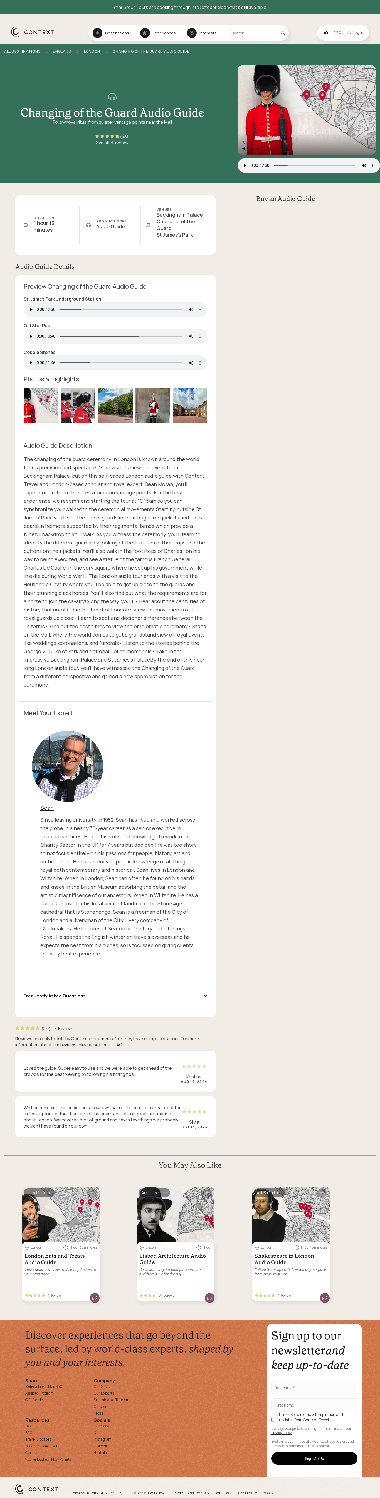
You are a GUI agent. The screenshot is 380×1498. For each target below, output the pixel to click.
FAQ (118, 1045)
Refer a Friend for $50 (43, 1386)
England (62, 51)
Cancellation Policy (148, 1492)
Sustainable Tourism (111, 1399)
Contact (32, 1452)
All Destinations (22, 51)
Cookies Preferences (255, 1492)
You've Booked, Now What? (48, 1459)
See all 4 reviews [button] (113, 142)
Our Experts (104, 1393)
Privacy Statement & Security (96, 1492)
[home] (35, 38)
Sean (47, 807)
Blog (29, 1425)
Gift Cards (34, 1399)
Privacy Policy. (281, 1433)
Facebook (102, 1425)
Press (98, 1413)
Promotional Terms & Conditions (201, 1492)
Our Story (102, 1386)
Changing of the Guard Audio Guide (151, 51)
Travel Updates (38, 1439)
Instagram (103, 1439)
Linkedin (101, 1446)
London (92, 51)
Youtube (101, 1452)
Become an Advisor (41, 1446)
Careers (100, 1406)
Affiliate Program (39, 1393)
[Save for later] (92, 1193)
